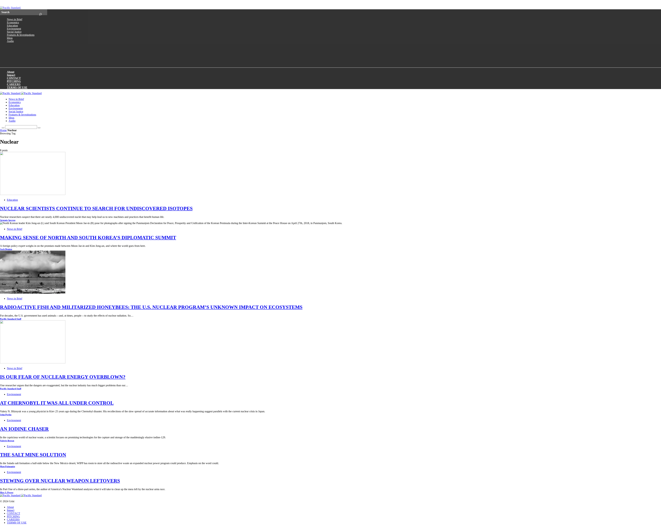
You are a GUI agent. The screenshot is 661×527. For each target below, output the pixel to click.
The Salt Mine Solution (33, 454)
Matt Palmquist (7, 466)
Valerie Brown (7, 441)
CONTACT (14, 78)
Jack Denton (6, 249)
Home (3, 130)
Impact (11, 75)
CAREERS (13, 84)
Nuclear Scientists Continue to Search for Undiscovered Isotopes (96, 208)
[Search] (40, 12)
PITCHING (14, 81)
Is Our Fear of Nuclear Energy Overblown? (62, 377)
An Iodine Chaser (24, 429)
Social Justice (14, 31)
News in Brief (14, 19)
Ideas (10, 38)
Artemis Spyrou (7, 220)
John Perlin (5, 415)
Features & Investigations (20, 34)
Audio (10, 41)
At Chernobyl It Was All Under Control (57, 403)
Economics (13, 22)
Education (12, 25)
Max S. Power (6, 492)
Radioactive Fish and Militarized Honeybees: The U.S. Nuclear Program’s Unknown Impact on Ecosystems (151, 307)
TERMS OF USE (17, 87)
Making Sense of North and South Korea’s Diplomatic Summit (88, 237)
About (10, 71)
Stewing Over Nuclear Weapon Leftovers (60, 480)
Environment (14, 28)
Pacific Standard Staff (10, 319)
